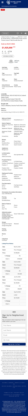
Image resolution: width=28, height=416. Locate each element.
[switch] (18, 33)
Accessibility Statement (12, 394)
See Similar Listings (8, 56)
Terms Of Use (8, 392)
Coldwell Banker (7, 382)
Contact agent (5, 33)
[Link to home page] (14, 2)
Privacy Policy (19, 392)
